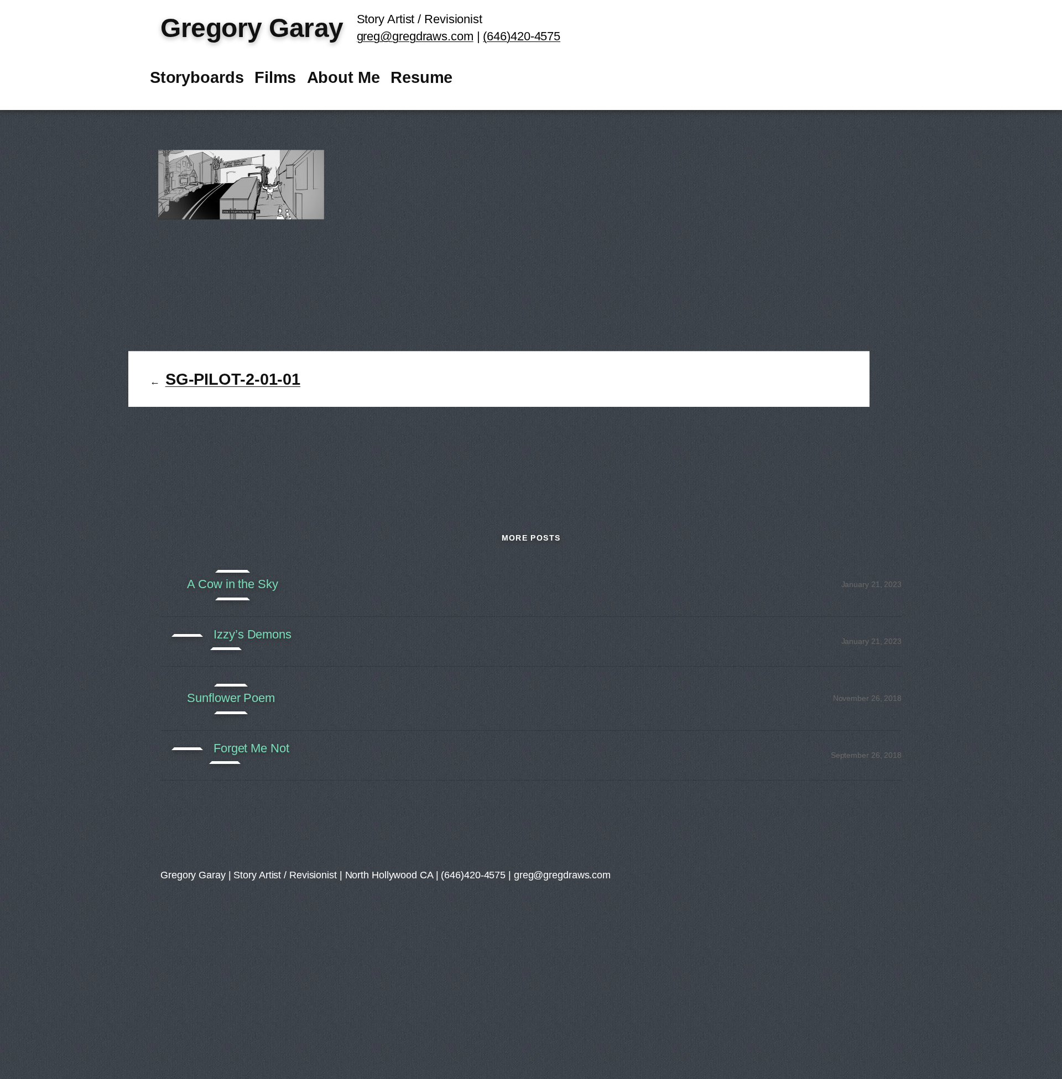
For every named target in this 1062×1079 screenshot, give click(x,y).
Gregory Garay (251, 28)
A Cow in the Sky (232, 584)
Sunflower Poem (231, 698)
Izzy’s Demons (252, 634)
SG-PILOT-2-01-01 (232, 379)
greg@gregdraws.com (415, 36)
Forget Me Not (251, 748)
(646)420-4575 (521, 36)
